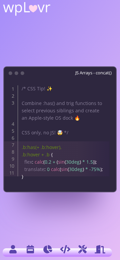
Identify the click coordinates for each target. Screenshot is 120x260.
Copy (101, 85)
